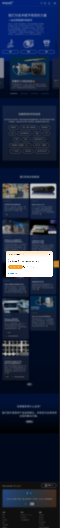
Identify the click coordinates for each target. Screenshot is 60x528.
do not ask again (12, 273)
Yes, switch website (15, 267)
